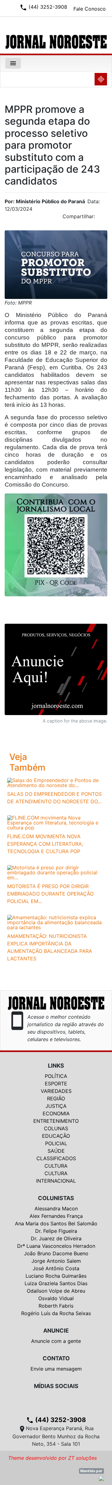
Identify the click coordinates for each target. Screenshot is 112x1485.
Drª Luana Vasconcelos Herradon (56, 1246)
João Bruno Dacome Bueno (56, 1253)
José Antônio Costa (56, 1268)
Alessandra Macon (56, 1208)
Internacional (56, 1181)
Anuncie (56, 1330)
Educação (56, 1136)
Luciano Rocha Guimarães (56, 1276)
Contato (56, 1358)
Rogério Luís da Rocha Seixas (56, 1313)
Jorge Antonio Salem (56, 1261)
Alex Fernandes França (56, 1216)
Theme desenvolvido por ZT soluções (52, 1458)
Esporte (56, 1083)
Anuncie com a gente (56, 1341)
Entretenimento (56, 1121)
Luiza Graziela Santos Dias (56, 1283)
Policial (56, 1143)
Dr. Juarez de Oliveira (56, 1238)
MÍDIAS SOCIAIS (56, 1386)
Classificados (56, 1158)
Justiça (56, 1106)
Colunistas (56, 1198)
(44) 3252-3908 (56, 1420)
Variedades (56, 1091)
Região (56, 1098)
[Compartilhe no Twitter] (102, 218)
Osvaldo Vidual (56, 1298)
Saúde (56, 1151)
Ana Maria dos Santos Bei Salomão (56, 1223)
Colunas (56, 1128)
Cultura (56, 1166)
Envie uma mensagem (56, 1369)
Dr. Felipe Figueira (56, 1231)
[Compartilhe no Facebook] (105, 218)
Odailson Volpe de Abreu (56, 1291)
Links (56, 1065)
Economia (56, 1113)
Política (56, 1076)
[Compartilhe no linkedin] (99, 218)
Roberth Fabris (56, 1306)
